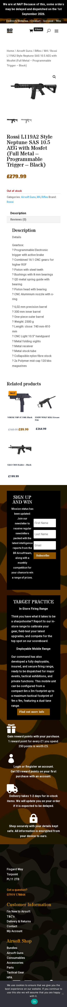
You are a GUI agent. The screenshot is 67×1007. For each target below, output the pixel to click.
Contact (36, 21)
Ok (34, 1001)
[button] (54, 77)
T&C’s (11, 916)
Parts (10, 967)
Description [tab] (18, 213)
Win (58, 21)
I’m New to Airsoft (18, 911)
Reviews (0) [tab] (18, 219)
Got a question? (17, 890)
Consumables (16, 958)
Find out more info (31, 712)
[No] (62, 994)
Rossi (10, 201)
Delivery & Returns (19, 921)
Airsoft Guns (24, 51)
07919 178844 (16, 894)
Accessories (15, 962)
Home (10, 51)
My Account (14, 931)
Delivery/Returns (17, 21)
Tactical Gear (15, 972)
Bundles (12, 948)
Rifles (38, 51)
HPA (9, 977)
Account (48, 21)
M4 (46, 51)
